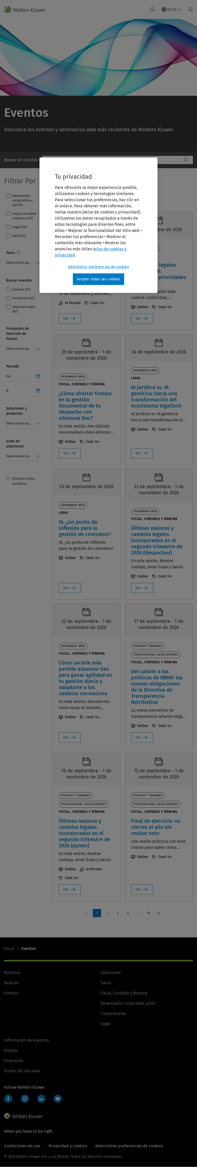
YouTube (58, 1099)
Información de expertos (26, 1040)
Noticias (11, 982)
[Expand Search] (152, 9)
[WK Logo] (23, 1116)
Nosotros (12, 972)
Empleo (11, 1050)
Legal (106, 1023)
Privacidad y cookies (67, 1145)
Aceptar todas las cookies (98, 279)
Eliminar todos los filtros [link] (23, 481)
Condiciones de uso (22, 1145)
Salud (106, 982)
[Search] (186, 160)
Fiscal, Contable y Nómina (124, 993)
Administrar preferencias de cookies (98, 267)
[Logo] (28, 9)
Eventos (11, 993)
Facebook (8, 1099)
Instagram (25, 1099)
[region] (98, 225)
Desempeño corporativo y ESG (128, 1003)
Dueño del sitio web (22, 1070)
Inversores (13, 1060)
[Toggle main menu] (189, 9)
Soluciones (111, 972)
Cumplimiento (113, 1013)
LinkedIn (41, 1099)
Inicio (9, 948)
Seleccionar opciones (22, 262)
